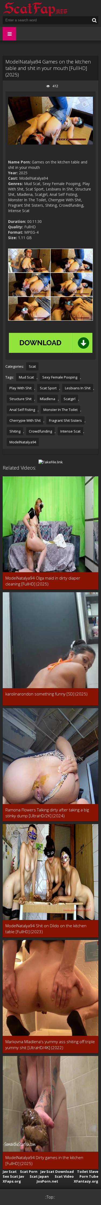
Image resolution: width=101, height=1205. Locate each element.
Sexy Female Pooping (59, 377)
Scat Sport (48, 388)
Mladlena (47, 398)
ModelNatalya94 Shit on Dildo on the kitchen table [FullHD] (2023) (45, 928)
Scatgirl (69, 398)
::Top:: (50, 1197)
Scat (32, 366)
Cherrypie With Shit (25, 420)
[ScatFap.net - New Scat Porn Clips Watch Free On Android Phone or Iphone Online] (35, 8)
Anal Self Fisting (22, 409)
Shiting (14, 431)
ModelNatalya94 (22, 442)
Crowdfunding (40, 431)
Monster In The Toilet (60, 409)
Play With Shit (20, 388)
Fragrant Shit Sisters (65, 420)
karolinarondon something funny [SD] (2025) (46, 694)
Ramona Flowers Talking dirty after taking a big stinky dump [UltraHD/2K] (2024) (47, 812)
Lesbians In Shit (77, 388)
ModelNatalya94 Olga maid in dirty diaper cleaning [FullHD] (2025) (42, 581)
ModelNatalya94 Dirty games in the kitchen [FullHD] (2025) (44, 1160)
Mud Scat (26, 377)
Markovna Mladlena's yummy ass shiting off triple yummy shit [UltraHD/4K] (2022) (50, 1044)
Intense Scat (70, 431)
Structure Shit (20, 398)
